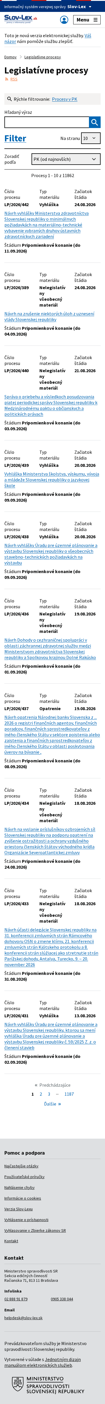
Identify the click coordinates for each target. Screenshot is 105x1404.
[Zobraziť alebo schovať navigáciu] (64, 19)
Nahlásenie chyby (19, 1187)
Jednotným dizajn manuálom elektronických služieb (42, 1362)
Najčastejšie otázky (21, 1166)
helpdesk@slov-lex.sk (23, 1317)
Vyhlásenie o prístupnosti (26, 1219)
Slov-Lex (76, 6)
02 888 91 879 (15, 1299)
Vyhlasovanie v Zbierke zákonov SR (35, 1230)
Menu (83, 19)
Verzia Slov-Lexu (18, 1209)
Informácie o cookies (22, 1198)
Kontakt (11, 1240)
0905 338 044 (62, 1299)
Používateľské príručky (24, 1176)
